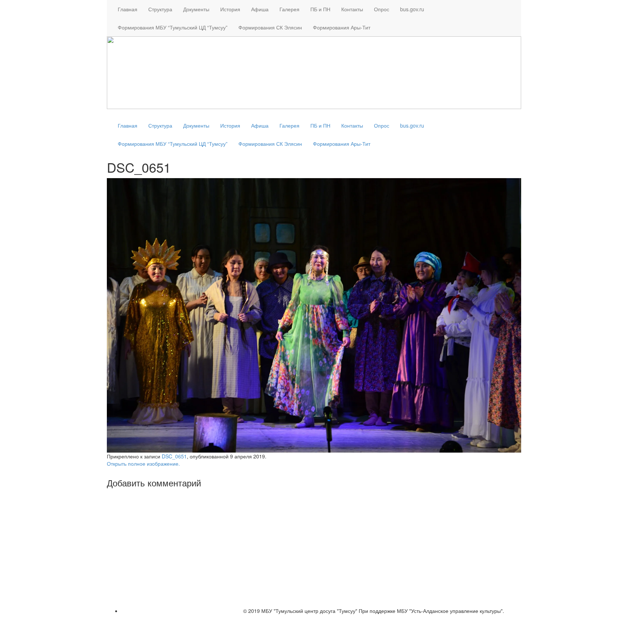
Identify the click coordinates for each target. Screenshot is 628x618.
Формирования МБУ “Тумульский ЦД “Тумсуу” (173, 27)
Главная (127, 9)
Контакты (352, 9)
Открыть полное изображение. (143, 463)
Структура (160, 9)
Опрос (381, 9)
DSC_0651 (174, 456)
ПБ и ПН (320, 9)
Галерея (289, 9)
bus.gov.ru (412, 9)
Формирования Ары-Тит (341, 27)
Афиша (260, 9)
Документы (196, 9)
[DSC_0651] (314, 314)
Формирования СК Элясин (270, 27)
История (230, 9)
